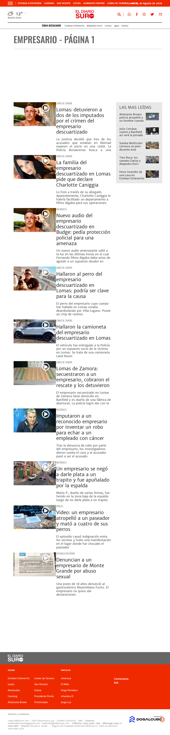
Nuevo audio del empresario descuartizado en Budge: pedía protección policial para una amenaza (83, 229)
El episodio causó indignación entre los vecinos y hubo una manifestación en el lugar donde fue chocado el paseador (83, 542)
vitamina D (67, 696)
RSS (116, 682)
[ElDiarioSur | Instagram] (144, 15)
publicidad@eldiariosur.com (56, 723)
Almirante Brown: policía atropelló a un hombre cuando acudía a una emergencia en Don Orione (131, 122)
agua (116, 25)
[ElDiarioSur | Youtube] (147, 658)
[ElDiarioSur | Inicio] (158, 671)
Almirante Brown (94, 3)
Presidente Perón (44, 696)
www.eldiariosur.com (18, 720)
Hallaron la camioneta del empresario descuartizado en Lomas (83, 332)
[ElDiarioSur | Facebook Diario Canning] (137, 15)
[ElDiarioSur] (15, 660)
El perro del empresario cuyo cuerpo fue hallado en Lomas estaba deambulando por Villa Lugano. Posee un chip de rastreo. (83, 309)
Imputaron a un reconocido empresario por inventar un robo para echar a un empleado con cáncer (81, 427)
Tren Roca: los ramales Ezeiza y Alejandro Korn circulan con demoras (130, 164)
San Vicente (64, 3)
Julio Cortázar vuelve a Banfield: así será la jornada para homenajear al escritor (131, 135)
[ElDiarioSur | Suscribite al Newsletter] (160, 15)
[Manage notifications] (162, 719)
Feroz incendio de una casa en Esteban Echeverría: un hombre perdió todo (132, 178)
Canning (49, 3)
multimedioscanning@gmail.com (24, 723)
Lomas (108, 25)
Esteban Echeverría (74, 25)
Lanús (11, 684)
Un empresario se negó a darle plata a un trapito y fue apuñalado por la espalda (82, 477)
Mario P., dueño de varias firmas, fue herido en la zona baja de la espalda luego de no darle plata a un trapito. (83, 496)
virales (59, 506)
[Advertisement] (88, 75)
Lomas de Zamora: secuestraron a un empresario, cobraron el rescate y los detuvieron (83, 377)
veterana (66, 678)
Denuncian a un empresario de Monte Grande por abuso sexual (80, 568)
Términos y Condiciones (18, 714)
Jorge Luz (66, 702)
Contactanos (121, 678)
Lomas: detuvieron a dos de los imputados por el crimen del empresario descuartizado (80, 121)
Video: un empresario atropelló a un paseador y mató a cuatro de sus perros (83, 520)
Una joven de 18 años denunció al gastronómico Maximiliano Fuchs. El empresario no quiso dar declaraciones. (82, 589)
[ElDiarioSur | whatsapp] (129, 15)
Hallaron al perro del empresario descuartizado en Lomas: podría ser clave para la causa (82, 285)
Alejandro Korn (94, 25)
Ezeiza (77, 3)
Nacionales (61, 209)
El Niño (65, 684)
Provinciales (41, 702)
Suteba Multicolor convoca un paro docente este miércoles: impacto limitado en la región (131, 151)
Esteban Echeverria (30, 3)
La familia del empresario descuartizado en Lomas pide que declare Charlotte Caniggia (83, 174)
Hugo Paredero (69, 690)
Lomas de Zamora (117, 3)
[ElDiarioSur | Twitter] (152, 15)
